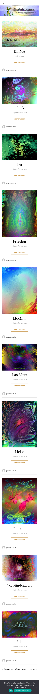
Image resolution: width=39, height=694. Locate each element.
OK (11, 691)
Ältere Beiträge (11, 669)
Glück (19, 107)
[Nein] (36, 687)
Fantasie (20, 528)
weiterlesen (19, 62)
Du (19, 164)
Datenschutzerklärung (22, 691)
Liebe (19, 451)
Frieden (19, 241)
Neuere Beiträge (27, 669)
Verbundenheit (19, 585)
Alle (19, 641)
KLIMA (19, 51)
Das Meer (19, 374)
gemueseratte (11, 70)
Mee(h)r (19, 318)
